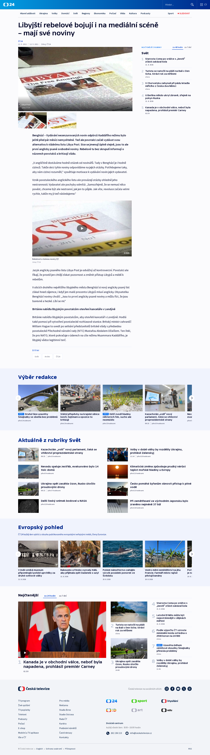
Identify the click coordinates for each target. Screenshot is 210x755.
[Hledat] (192, 4)
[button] (82, 229)
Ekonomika (99, 13)
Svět (75, 13)
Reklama (63, 705)
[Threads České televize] (189, 688)
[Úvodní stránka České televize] (34, 688)
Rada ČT (63, 719)
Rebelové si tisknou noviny (44, 259)
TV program (24, 700)
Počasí (112, 13)
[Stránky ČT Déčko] (111, 710)
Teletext (22, 714)
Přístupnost (70, 748)
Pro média (64, 700)
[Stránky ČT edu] (166, 710)
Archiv (47, 356)
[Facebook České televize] (172, 688)
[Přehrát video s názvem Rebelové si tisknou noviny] (82, 228)
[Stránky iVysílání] (169, 700)
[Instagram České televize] (166, 688)
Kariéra (62, 723)
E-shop (21, 728)
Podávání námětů (67, 728)
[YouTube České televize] (178, 688)
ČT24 (20, 41)
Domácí (65, 13)
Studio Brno (65, 709)
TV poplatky (24, 709)
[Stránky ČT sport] (139, 700)
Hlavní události (27, 13)
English (39, 748)
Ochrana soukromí (54, 748)
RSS (190, 748)
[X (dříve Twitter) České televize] (184, 688)
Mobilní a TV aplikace (28, 732)
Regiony (86, 13)
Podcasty (145, 13)
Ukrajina (43, 13)
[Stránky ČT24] (111, 700)
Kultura (133, 13)
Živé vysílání (24, 705)
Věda (122, 13)
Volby (54, 13)
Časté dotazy (65, 732)
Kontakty (64, 737)
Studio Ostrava (66, 714)
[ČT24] (8, 4)
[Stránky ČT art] (137, 710)
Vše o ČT (22, 737)
